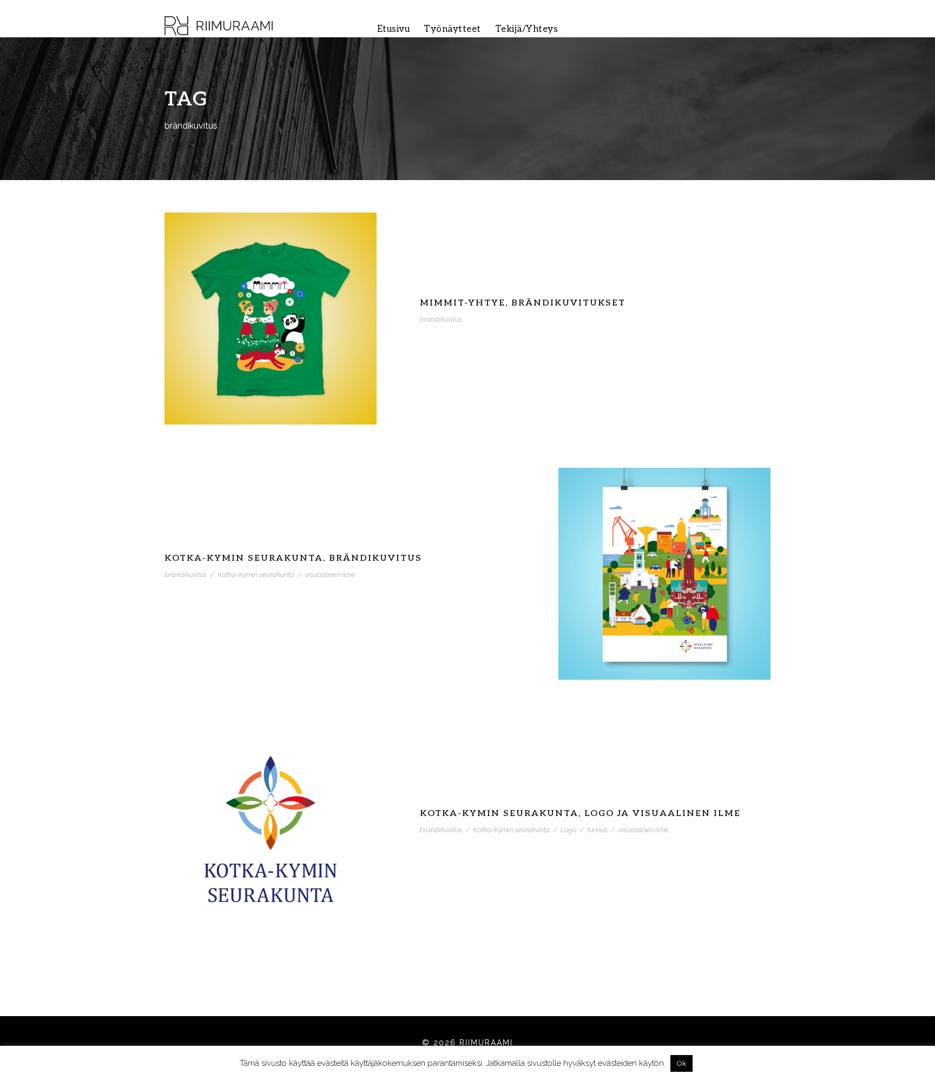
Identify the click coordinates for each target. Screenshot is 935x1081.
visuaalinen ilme (330, 575)
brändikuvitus (441, 319)
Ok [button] (681, 1063)
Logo (568, 830)
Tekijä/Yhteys (526, 29)
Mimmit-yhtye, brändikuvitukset (522, 303)
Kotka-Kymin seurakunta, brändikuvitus (293, 558)
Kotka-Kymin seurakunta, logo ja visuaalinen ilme (580, 813)
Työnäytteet (452, 29)
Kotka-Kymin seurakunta (256, 575)
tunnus (597, 830)
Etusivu (393, 29)
